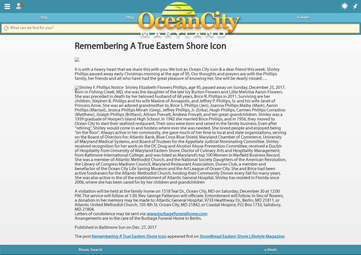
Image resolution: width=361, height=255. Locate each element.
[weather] (345, 5)
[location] (20, 6)
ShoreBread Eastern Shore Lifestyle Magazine (242, 236)
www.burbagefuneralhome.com (177, 214)
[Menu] (6, 6)
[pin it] (355, 7)
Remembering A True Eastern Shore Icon (129, 236)
